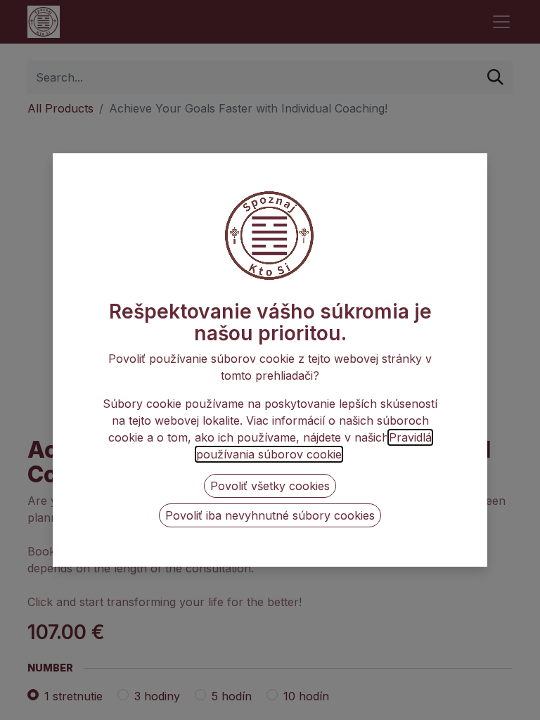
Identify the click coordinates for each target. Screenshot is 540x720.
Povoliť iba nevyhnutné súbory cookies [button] (270, 515)
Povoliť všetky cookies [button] (270, 486)
